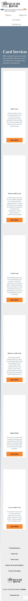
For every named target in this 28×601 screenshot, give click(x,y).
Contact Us (17, 24)
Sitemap (23, 589)
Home (9, 15)
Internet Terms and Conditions (14, 565)
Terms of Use (14, 559)
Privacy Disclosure (14, 548)
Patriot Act (14, 554)
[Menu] (24, 9)
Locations (16, 20)
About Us (23, 15)
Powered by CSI (14, 595)
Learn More (14, 140)
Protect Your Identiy (14, 571)
